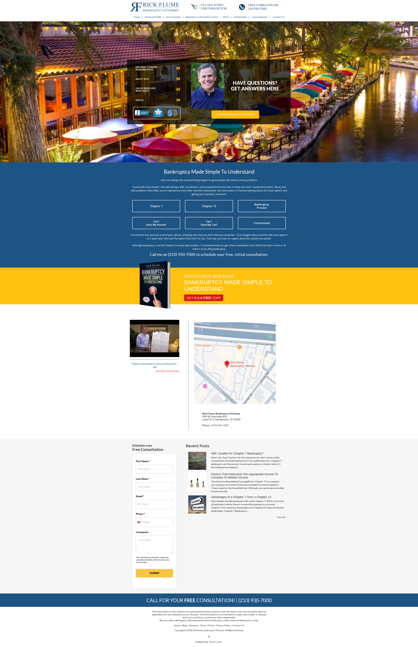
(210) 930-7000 (220, 425)
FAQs (226, 17)
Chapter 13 (209, 206)
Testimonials (240, 17)
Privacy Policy (223, 625)
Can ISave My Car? (209, 223)
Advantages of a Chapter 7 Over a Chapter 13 (241, 497)
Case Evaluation (259, 17)
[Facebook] (209, 636)
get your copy (204, 298)
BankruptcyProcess (261, 206)
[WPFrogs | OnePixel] (216, 641)
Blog (184, 625)
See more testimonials (167, 371)
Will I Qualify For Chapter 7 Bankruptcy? (237, 453)
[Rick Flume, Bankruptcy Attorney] (154, 7)
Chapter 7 (156, 206)
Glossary (193, 625)
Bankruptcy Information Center (202, 17)
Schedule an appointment (235, 114)
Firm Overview (173, 17)
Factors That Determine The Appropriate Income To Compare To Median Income (244, 476)
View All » (282, 517)
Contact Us (278, 17)
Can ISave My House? (156, 223)
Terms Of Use (207, 625)
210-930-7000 (257, 8)
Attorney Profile (153, 17)
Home (137, 17)
